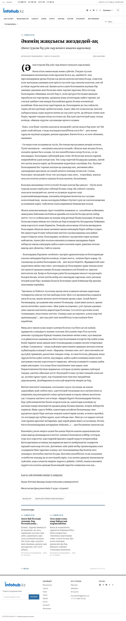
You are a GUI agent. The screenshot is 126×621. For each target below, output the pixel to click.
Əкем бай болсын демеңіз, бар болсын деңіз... (31, 521)
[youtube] (94, 10)
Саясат (35, 19)
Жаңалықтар (23, 19)
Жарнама (74, 585)
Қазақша (107, 10)
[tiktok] (100, 10)
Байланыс (74, 588)
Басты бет (9, 19)
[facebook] (97, 10)
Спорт (52, 19)
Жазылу (34, 597)
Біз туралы (75, 592)
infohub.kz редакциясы (32, 56)
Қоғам (70, 19)
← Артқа (25, 568)
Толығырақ (10, 24)
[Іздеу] (106, 22)
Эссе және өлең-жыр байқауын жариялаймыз (58, 521)
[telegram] (90, 10)
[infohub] (13, 10)
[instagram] (87, 10)
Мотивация (93, 19)
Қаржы (61, 19)
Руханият (80, 19)
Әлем (43, 19)
